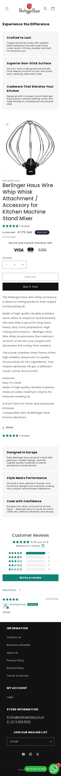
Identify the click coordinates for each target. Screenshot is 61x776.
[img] (10, 599)
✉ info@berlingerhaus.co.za (25, 717)
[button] (7, 8)
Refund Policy (15, 668)
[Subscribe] (50, 742)
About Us (12, 652)
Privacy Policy (15, 660)
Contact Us (14, 637)
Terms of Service (18, 675)
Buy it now (30, 286)
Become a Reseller (18, 645)
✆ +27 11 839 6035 (18, 721)
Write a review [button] (30, 578)
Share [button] (9, 427)
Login (10, 697)
